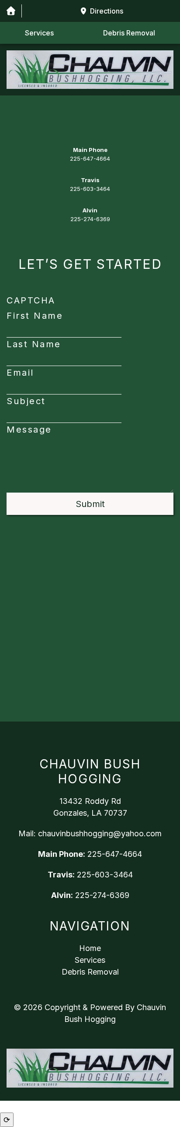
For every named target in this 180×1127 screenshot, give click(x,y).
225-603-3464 (90, 188)
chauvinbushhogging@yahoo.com (100, 833)
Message (29, 429)
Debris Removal (129, 32)
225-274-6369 (90, 218)
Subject (26, 401)
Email (20, 372)
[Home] (10, 11)
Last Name (34, 344)
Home (90, 948)
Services (39, 32)
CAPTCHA (31, 300)
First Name (35, 315)
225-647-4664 (90, 158)
